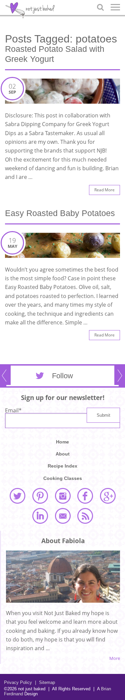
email (62, 515)
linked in (40, 515)
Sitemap (45, 682)
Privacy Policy (18, 682)
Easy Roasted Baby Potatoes (60, 213)
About (63, 454)
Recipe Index (62, 466)
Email (13, 410)
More (114, 658)
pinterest (40, 495)
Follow (62, 376)
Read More (104, 190)
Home (62, 441)
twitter (17, 495)
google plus (107, 495)
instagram (62, 495)
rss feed (85, 515)
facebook (85, 495)
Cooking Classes (62, 478)
